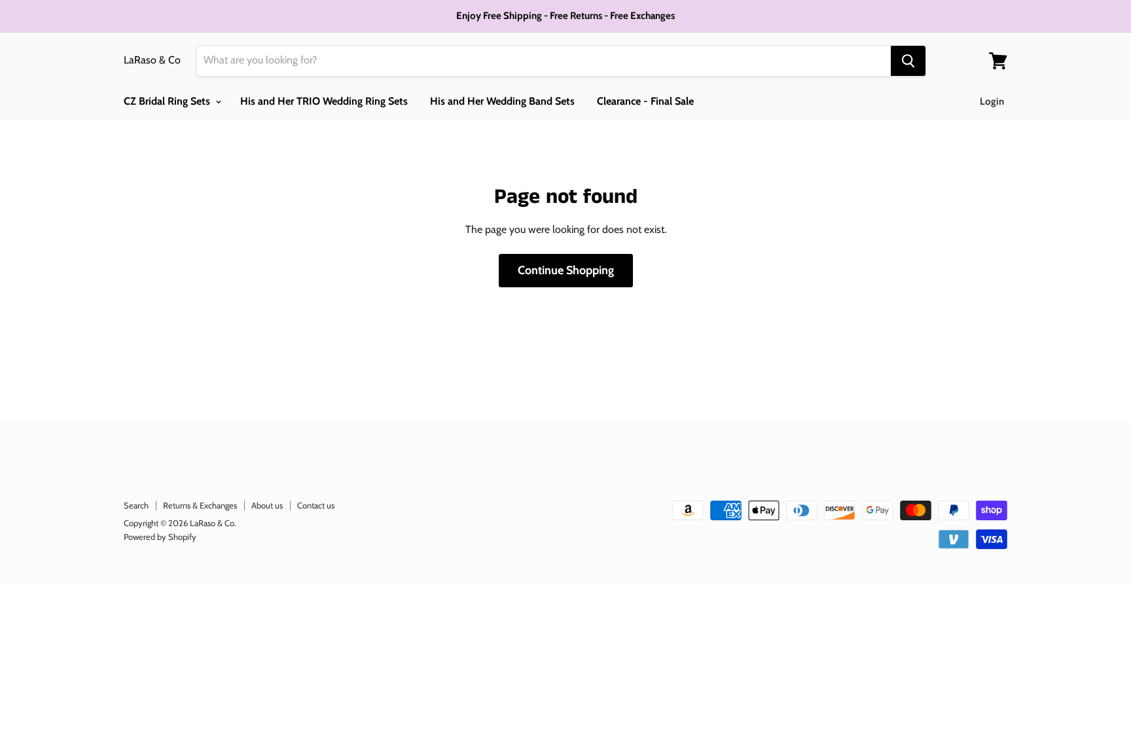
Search (136, 505)
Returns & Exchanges (200, 505)
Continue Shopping (566, 270)
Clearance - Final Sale (645, 101)
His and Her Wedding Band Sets (502, 101)
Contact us (315, 505)
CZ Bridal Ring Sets (168, 101)
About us (267, 505)
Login (992, 101)
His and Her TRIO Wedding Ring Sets (324, 101)
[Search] (908, 61)
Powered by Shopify (160, 536)
